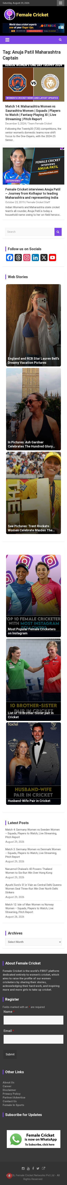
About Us (8, 1082)
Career (7, 1086)
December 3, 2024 (15, 123)
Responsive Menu (60, 3)
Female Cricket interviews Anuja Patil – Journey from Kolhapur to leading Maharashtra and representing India (32, 193)
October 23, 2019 (15, 202)
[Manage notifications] (9, 1176)
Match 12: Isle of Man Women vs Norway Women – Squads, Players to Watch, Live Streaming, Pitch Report (29, 908)
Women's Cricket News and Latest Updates (32, 98)
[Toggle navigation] (7, 40)
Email (9, 1031)
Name (9, 1011)
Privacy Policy (12, 1093)
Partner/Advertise (14, 1097)
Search (58, 232)
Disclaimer (9, 1090)
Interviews (13, 181)
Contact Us (10, 1101)
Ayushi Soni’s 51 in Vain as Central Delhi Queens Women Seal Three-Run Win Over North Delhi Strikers (33, 888)
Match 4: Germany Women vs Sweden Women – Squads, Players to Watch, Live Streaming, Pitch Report (32, 833)
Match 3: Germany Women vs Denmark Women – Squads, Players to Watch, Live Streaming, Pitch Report (33, 853)
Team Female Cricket (40, 123)
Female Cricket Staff (38, 202)
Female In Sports (13, 1105)
